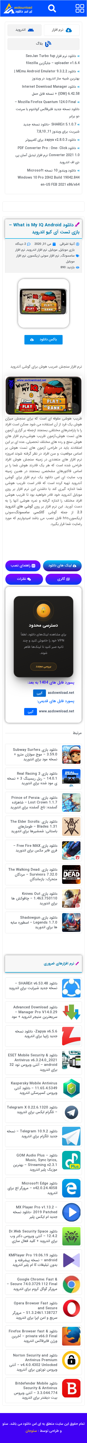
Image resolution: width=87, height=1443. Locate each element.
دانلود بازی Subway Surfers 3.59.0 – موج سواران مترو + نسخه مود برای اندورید (35, 754)
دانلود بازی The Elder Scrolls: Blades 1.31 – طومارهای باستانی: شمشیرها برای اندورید (33, 826)
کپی (39, 693)
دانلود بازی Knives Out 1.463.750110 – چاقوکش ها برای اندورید (34, 898)
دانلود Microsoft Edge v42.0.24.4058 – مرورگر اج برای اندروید (32, 1188)
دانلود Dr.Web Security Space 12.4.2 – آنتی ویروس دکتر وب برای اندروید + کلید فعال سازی (33, 1236)
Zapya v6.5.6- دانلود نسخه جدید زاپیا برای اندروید (36, 1034)
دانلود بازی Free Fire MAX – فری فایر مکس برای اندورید (35, 848)
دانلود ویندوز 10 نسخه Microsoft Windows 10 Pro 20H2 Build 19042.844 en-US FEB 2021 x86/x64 (49, 177)
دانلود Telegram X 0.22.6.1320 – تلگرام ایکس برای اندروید (32, 1110)
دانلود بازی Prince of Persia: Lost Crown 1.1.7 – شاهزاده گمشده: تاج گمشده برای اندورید (33, 802)
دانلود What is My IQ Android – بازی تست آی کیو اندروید (44, 228)
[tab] (62, 30)
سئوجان (31, 1430)
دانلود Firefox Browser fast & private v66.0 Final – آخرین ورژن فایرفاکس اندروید (33, 1336)
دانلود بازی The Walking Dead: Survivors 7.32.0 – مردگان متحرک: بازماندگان (32, 874)
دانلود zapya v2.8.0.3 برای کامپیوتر (50, 140)
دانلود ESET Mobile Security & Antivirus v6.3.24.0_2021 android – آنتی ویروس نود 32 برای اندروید (32, 1062)
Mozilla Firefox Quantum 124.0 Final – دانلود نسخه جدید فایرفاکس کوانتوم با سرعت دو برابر (47, 109)
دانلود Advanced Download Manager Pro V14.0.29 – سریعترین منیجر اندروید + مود (34, 1012)
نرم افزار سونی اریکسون (43, 255)
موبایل (53, 249)
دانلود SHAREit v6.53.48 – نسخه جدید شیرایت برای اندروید (33, 986)
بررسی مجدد (43, 666)
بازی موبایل (67, 249)
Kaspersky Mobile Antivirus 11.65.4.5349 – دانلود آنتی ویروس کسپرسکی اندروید (34, 1088)
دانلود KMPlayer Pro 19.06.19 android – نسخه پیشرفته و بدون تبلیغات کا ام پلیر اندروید (33, 1260)
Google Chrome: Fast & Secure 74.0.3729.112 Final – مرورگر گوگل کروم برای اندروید (32, 1284)
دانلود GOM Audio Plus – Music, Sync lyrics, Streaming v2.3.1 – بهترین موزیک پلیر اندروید (35, 1163)
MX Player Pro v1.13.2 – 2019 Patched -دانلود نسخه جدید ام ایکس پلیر (35, 1212)
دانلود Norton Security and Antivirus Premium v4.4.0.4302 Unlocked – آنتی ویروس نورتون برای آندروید (33, 1363)
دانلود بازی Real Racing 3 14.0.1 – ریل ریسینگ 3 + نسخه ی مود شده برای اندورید (32, 778)
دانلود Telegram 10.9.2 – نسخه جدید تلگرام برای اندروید (32, 1133)
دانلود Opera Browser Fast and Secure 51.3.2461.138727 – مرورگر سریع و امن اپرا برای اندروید (35, 1310)
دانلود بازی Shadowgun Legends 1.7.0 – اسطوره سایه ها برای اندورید (33, 922)
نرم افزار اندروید (37, 249)
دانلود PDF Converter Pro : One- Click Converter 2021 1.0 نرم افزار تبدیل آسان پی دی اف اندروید (47, 155)
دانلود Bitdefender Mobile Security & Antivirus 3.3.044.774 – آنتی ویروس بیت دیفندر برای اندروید (35, 1391)
